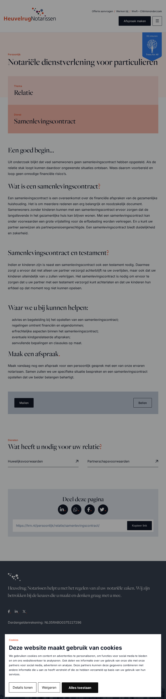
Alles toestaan (80, 688)
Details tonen (23, 687)
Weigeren (49, 687)
